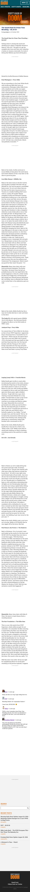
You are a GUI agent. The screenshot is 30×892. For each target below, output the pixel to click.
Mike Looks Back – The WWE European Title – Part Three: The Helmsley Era (15, 831)
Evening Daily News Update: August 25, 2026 (14, 837)
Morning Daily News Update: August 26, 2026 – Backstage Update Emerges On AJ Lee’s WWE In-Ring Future (15, 818)
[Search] (27, 808)
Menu (24, 2)
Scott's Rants (16, 7)
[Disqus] (15, 709)
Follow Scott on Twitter (15, 884)
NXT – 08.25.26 (5, 825)
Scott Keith (6, 32)
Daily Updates (5, 7)
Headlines (25, 7)
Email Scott (15, 882)
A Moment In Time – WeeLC (9, 842)
